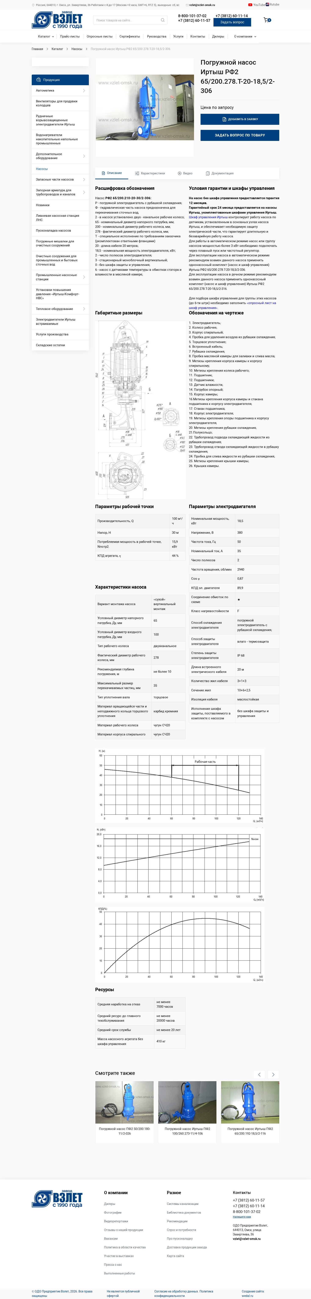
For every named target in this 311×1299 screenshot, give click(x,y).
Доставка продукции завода (187, 1247)
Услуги (178, 36)
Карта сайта (175, 1256)
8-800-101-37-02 (192, 16)
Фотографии (112, 1212)
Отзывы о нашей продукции (123, 1230)
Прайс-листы (70, 36)
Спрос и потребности (181, 1230)
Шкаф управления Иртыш (208, 217)
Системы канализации (182, 1204)
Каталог (44, 36)
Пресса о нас (113, 1264)
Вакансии (111, 1238)
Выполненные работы (119, 1273)
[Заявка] (266, 20)
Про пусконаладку (180, 1238)
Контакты (197, 36)
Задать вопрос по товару (240, 135)
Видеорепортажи (116, 1221)
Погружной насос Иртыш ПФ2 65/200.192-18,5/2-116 (250, 1131)
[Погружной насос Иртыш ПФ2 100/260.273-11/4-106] (187, 1102)
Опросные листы (100, 36)
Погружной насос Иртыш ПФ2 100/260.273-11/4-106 (187, 1131)
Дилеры (218, 36)
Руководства (156, 36)
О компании (243, 36)
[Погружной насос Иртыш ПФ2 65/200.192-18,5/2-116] (250, 1102)
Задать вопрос (232, 22)
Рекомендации (177, 1221)
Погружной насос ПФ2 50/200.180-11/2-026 (124, 1131)
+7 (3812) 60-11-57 (194, 20)
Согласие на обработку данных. (176, 1291)
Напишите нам (242, 1216)
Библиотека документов (184, 1212)
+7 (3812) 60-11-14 (232, 16)
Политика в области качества (125, 1247)
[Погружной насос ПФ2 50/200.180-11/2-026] (124, 1102)
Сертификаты (130, 36)
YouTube (259, 5)
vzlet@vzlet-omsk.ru (202, 5)
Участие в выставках (119, 1256)
